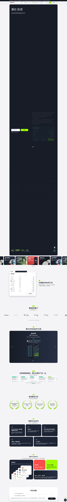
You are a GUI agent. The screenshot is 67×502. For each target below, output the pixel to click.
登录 (53, 2)
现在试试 (55, 340)
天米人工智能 (34, 2)
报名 (50, 2)
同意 (51, 498)
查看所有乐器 (30, 293)
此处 (38, 498)
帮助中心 (42, 2)
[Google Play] (54, 251)
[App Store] (54, 248)
